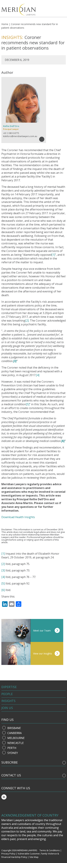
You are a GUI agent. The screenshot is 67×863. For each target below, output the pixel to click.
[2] (27, 320)
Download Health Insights (18, 517)
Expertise (9, 687)
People (7, 694)
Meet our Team (42, 630)
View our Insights (42, 653)
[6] (3, 590)
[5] (27, 404)
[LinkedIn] (4, 797)
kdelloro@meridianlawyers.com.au (20, 136)
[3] (3, 570)
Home (4, 24)
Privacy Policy (8, 853)
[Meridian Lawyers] (19, 9)
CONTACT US (11, 775)
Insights (8, 701)
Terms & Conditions (50, 850)
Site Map (33, 857)
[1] (53, 255)
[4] (37, 375)
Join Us (7, 708)
